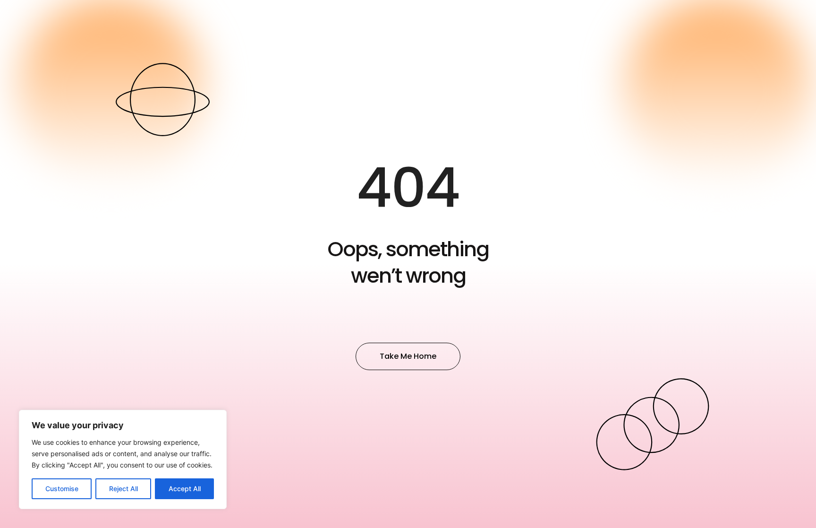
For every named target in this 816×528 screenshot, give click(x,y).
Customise (61, 489)
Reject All (123, 489)
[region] (123, 459)
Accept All (185, 489)
